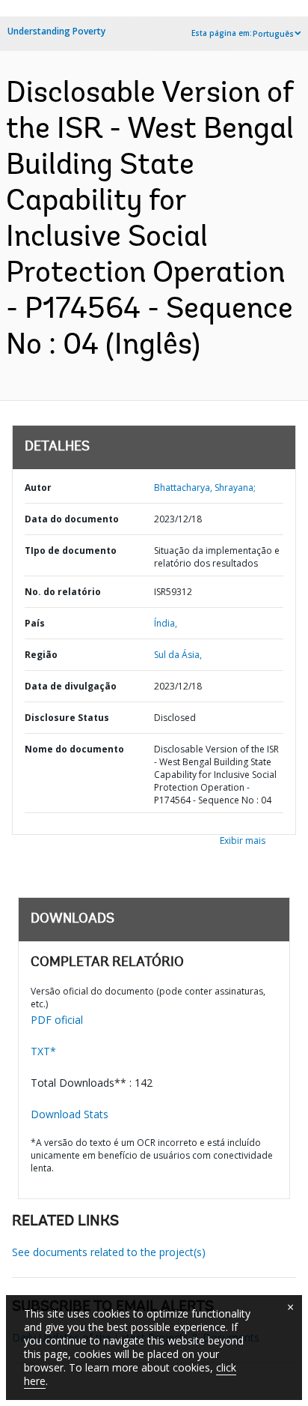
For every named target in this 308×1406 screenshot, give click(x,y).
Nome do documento (74, 749)
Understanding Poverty (56, 31)
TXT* (43, 1051)
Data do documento (72, 519)
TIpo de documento (71, 550)
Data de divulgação (71, 686)
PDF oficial (57, 1020)
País (35, 623)
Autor (38, 487)
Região (41, 654)
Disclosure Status (67, 717)
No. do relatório (63, 591)
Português (273, 33)
